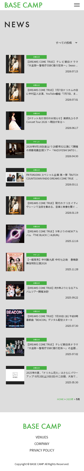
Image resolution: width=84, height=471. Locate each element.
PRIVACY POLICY (42, 450)
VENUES (42, 437)
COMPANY (41, 443)
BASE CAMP (23, 5)
